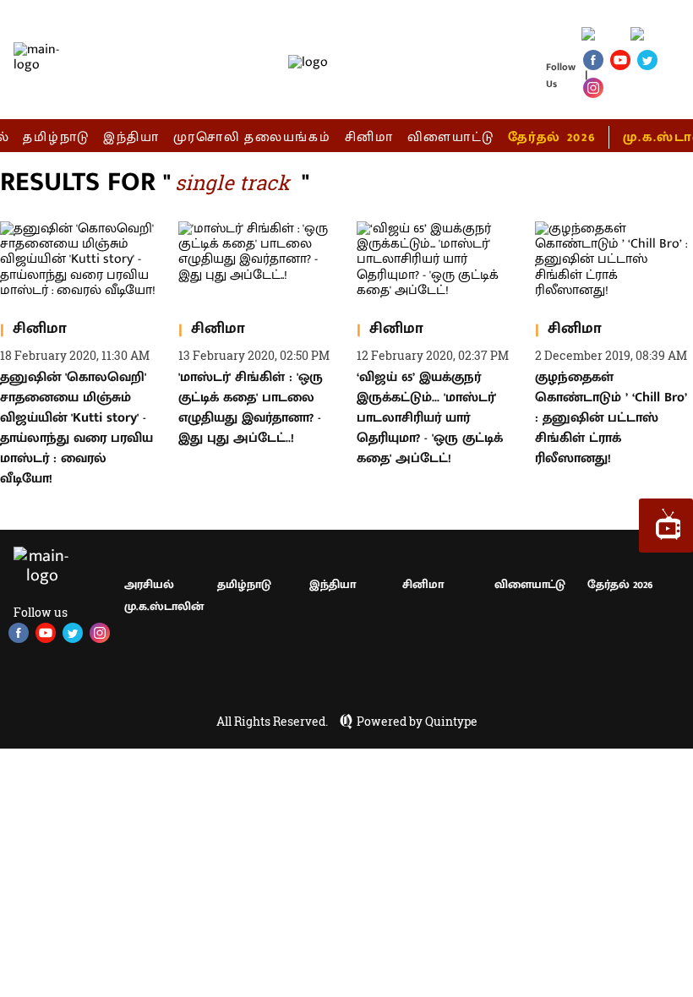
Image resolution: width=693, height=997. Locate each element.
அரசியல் (149, 584)
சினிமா (369, 137)
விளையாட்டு (451, 137)
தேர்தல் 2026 (551, 137)
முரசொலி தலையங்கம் (252, 137)
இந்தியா (131, 137)
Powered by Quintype (417, 721)
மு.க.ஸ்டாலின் (164, 606)
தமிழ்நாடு (56, 137)
